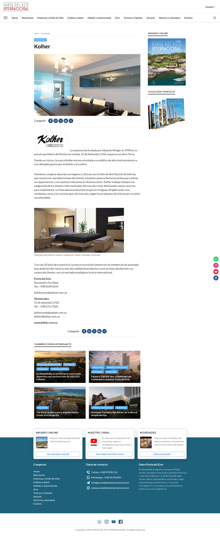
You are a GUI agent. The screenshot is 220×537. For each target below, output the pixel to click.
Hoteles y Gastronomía (99, 17)
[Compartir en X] (61, 121)
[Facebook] (120, 521)
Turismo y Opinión (133, 17)
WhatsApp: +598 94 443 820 (106, 477)
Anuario (151, 17)
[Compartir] (71, 121)
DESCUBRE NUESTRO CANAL (110, 454)
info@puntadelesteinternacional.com (110, 482)
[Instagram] (106, 521)
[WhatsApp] (99, 521)
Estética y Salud (75, 17)
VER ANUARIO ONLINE (58, 454)
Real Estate (27, 17)
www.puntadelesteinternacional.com (110, 487)
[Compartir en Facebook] (50, 121)
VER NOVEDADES (162, 454)
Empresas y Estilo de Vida (50, 17)
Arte (117, 17)
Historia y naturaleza (169, 17)
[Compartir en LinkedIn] (66, 121)
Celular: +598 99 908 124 (104, 472)
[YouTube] (113, 521)
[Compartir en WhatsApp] (55, 121)
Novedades (69, 364)
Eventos (188, 17)
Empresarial (98, 367)
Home (15, 17)
